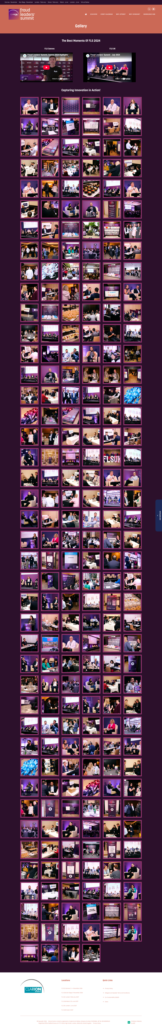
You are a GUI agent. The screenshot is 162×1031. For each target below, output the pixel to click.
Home (86, 14)
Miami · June (64, 2)
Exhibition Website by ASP (136, 1022)
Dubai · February (53, 2)
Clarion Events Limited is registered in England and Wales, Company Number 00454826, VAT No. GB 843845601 (79, 1021)
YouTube (153, 9)
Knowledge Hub (149, 14)
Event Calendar (107, 14)
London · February (40, 2)
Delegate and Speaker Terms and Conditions (117, 993)
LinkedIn (149, 9)
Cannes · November (11, 2)
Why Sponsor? (134, 14)
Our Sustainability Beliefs (112, 997)
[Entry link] (29, 104)
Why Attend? (121, 14)
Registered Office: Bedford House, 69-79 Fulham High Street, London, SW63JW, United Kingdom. (65, 1023)
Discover (93, 14)
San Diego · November (26, 2)
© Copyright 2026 (42, 1021)
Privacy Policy (109, 988)
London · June (74, 2)
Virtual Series (85, 2)
